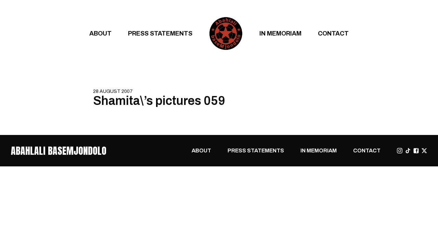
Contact (333, 33)
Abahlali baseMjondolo (58, 151)
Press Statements (160, 33)
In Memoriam (280, 33)
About (100, 33)
